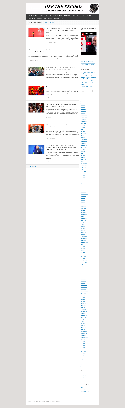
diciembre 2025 (84, 115)
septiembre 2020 (84, 242)
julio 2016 (83, 341)
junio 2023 (83, 175)
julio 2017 (83, 319)
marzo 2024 (83, 157)
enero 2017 (83, 329)
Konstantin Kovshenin (56, 401)
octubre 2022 (83, 192)
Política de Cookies (85, 391)
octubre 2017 (83, 313)
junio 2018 (83, 297)
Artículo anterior (32, 166)
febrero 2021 (83, 232)
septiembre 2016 (84, 337)
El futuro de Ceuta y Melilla (86, 86)
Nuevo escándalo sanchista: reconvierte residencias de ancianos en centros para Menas (88, 77)
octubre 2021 (83, 216)
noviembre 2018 (84, 287)
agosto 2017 (83, 317)
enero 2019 (83, 283)
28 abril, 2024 (48, 117)
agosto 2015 (83, 364)
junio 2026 (83, 103)
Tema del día (31, 15)
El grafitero (82, 15)
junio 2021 (83, 224)
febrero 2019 (83, 281)
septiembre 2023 (84, 169)
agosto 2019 (83, 268)
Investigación (56, 18)
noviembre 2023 (84, 165)
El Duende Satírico (48, 22)
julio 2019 (83, 271)
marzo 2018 (83, 303)
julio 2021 (83, 222)
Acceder (82, 373)
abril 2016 (83, 347)
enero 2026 (83, 113)
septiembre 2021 (84, 218)
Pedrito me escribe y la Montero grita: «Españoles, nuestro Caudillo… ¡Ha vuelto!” (61, 105)
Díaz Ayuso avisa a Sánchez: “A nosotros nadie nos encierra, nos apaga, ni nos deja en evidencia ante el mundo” (61, 30)
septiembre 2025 (84, 121)
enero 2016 (83, 353)
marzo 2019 (83, 279)
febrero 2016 (83, 351)
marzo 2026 (83, 109)
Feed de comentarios (85, 377)
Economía (50, 18)
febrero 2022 (83, 208)
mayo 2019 (83, 275)
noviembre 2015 (84, 358)
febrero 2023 (83, 184)
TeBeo (45, 18)
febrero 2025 (83, 135)
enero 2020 (83, 258)
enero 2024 (83, 161)
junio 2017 (83, 321)
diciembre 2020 (84, 236)
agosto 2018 (83, 293)
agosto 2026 (83, 99)
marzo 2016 (83, 349)
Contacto (82, 387)
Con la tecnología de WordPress (35, 401)
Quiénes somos (84, 393)
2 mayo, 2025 (48, 42)
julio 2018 (83, 295)
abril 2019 (83, 277)
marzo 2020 (83, 254)
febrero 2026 (83, 111)
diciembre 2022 (84, 188)
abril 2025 (83, 131)
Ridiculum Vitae (32, 18)
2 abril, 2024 (48, 161)
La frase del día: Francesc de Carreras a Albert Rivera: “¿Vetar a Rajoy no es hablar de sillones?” (88, 63)
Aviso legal (83, 389)
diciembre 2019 (84, 260)
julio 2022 (83, 198)
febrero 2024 (83, 159)
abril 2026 (83, 107)
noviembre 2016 (84, 333)
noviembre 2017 (84, 311)
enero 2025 (83, 137)
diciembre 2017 (84, 309)
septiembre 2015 (84, 362)
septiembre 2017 (84, 315)
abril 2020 (83, 252)
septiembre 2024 (84, 145)
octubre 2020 (83, 240)
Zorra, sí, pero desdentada (53, 87)
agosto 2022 (83, 196)
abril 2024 (83, 155)
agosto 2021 (83, 220)
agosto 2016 (83, 339)
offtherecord (34, 8)
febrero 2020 (83, 256)
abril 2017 (83, 323)
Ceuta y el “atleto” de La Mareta (87, 80)
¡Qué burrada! (39, 18)
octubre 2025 (83, 119)
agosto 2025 (83, 123)
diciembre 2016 (84, 331)
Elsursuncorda (48, 15)
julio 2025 (83, 125)
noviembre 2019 (84, 262)
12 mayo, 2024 (49, 97)
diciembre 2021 (84, 212)
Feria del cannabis (67, 15)
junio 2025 (83, 127)
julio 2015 (83, 366)
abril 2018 (83, 301)
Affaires (42, 15)
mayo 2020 (83, 250)
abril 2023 (83, 179)
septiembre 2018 (84, 291)
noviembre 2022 (84, 190)
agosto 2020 (83, 244)
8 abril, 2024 (48, 138)
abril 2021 (83, 228)
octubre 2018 (83, 289)
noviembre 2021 (84, 214)
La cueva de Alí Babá (57, 15)
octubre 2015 (83, 360)
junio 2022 (83, 200)
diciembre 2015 (84, 355)
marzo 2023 (83, 182)
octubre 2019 (83, 264)
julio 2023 (83, 173)
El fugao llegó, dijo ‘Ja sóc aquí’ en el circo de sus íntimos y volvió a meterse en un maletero (60, 69)
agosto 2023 (83, 171)
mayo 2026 (83, 105)
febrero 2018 (83, 305)
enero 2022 (83, 210)
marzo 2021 (83, 230)
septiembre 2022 (84, 194)
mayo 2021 (83, 226)
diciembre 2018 (84, 285)
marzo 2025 (83, 133)
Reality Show (88, 15)
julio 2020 (83, 246)
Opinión (62, 18)
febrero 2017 (83, 327)
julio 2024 (83, 149)
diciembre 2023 (84, 163)
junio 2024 (83, 151)
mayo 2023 (83, 177)
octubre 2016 (83, 335)
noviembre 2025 (84, 117)
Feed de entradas (84, 375)
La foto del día (75, 15)
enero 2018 (83, 307)
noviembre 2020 (84, 238)
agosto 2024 (83, 147)
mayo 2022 (83, 202)
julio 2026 (83, 101)
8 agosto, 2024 (49, 79)
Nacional (37, 15)
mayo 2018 (83, 299)
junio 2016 (83, 343)
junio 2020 (83, 248)
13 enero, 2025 (32, 60)
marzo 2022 (83, 206)
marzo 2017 (83, 325)
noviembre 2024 (84, 141)
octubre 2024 (83, 143)
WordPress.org (84, 379)
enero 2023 (83, 186)
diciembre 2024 (84, 139)
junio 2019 (83, 273)
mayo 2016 (83, 345)
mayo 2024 (83, 153)
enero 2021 (83, 234)
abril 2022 (83, 204)
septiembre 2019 (84, 266)
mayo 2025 (83, 129)
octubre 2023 (83, 167)
